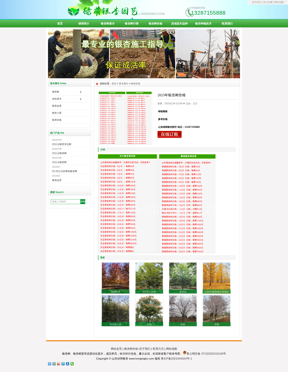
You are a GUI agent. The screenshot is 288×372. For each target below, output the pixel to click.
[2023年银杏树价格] (125, 118)
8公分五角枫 (149, 291)
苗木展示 (123, 83)
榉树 (183, 324)
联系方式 (158, 348)
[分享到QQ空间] (54, 363)
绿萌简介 (83, 23)
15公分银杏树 (59, 162)
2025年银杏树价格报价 (217, 291)
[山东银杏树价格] (144, 77)
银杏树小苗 (115, 324)
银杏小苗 (57, 113)
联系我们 (227, 23)
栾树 (149, 324)
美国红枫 (115, 291)
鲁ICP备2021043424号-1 (176, 358)
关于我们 (144, 348)
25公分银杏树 (59, 153)
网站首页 (116, 348)
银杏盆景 (57, 105)
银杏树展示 (108, 23)
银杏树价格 (155, 23)
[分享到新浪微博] (58, 363)
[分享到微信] (72, 363)
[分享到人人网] (67, 363)
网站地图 (279, 2)
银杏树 (55, 91)
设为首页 (256, 2)
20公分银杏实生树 (61, 144)
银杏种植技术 (203, 23)
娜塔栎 (183, 291)
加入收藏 (268, 2)
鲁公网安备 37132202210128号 (206, 353)
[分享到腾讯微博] (63, 363)
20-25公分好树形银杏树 (64, 171)
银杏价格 (57, 120)
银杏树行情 (132, 23)
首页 (60, 23)
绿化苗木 (57, 98)
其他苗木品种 (179, 23)
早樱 (216, 324)
